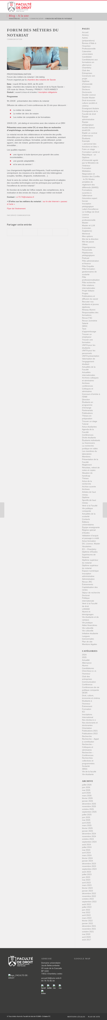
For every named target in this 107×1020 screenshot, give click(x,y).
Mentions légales (89, 644)
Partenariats (87, 410)
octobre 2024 (88, 839)
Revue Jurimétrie (89, 321)
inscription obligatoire (47, 92)
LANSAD (86, 609)
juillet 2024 (87, 847)
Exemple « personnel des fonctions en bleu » (90, 144)
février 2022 (87, 920)
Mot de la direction (90, 239)
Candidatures (88, 668)
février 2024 (87, 858)
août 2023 (86, 872)
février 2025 (87, 828)
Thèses (85, 478)
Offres (84, 244)
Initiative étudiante (90, 633)
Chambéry (86, 67)
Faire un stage (88, 149)
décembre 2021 (89, 926)
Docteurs (86, 89)
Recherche (87, 736)
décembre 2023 (89, 863)
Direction (86, 399)
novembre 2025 (89, 806)
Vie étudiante (88, 774)
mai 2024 (86, 850)
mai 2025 (86, 820)
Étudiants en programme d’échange (87, 405)
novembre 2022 (89, 896)
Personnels (87, 250)
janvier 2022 (87, 923)
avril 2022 (86, 915)
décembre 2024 (89, 833)
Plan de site (87, 641)
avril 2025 (86, 823)
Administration (88, 579)
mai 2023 (86, 880)
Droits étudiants (89, 437)
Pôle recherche (88, 282)
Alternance (87, 663)
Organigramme (88, 247)
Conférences (87, 435)
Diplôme (85, 497)
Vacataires (86, 546)
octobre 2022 (88, 899)
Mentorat (86, 234)
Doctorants (87, 92)
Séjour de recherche (91, 592)
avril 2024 (86, 852)
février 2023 (87, 888)
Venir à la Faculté (89, 505)
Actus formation (89, 541)
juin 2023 (86, 877)
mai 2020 (86, 934)
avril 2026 (86, 793)
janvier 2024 (87, 861)
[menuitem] (76, 1016)
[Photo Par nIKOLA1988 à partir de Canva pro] (37, 58)
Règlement (87, 465)
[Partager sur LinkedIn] (45, 232)
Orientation (87, 728)
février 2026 (87, 798)
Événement (87, 706)
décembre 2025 (89, 804)
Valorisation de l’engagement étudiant (88, 361)
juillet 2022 (87, 907)
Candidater (87, 57)
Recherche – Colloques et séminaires (87, 747)
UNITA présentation (90, 356)
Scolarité (86, 766)
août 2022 (86, 904)
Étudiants (86, 138)
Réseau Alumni (88, 310)
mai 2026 (86, 790)
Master (85, 223)
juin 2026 (86, 787)
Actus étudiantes (89, 427)
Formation (86, 709)
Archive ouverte (89, 486)
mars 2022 (87, 918)
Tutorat (85, 424)
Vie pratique (87, 622)
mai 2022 (86, 912)
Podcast (85, 258)
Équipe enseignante (91, 527)
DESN (84, 693)
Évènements (87, 584)
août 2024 (86, 844)
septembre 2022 (89, 901)
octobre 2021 (88, 931)
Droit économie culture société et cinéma (89, 103)
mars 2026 (87, 795)
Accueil (85, 32)
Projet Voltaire (88, 291)
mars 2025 (87, 825)
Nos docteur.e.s (89, 720)
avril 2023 (86, 882)
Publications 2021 (90, 731)
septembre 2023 (89, 869)
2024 (84, 655)
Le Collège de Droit (90, 212)
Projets (85, 293)
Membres (86, 456)
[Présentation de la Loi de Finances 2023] (2, 510)
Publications (87, 413)
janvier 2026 (87, 801)
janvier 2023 (87, 891)
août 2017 (86, 940)
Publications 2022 (90, 733)
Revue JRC (87, 582)
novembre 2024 (89, 836)
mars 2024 (87, 855)
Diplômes (86, 87)
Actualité (86, 660)
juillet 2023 (87, 874)
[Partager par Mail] (60, 232)
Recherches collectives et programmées (88, 760)
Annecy (85, 35)
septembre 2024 (89, 842)
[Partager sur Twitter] (29, 232)
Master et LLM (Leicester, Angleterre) (88, 228)
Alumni (85, 665)
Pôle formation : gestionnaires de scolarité (89, 271)
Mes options (87, 236)
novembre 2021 (89, 929)
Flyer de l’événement (16, 208)
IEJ (83, 712)
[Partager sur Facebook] (14, 232)
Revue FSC (87, 318)
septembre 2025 (89, 812)
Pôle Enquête (88, 266)
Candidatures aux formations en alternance (90, 62)
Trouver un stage (89, 421)
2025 (84, 657)
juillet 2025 (87, 814)
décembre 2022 (89, 893)
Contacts (86, 519)
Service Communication (20, 215)
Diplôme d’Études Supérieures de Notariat (90, 554)
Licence (85, 214)
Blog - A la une (19, 15)
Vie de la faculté (89, 771)
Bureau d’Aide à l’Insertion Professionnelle (89, 46)
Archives (86, 489)
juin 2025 (86, 817)
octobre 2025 (88, 809)
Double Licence (89, 95)
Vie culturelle (87, 628)
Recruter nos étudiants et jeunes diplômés (90, 304)
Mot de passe (88, 242)
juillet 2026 (87, 785)
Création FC (46, 1016)
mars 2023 (87, 885)
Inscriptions (87, 714)
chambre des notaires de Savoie (41, 80)
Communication (14, 39)
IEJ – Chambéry (89, 549)
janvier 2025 (87, 831)
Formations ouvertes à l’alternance (87, 193)
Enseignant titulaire (90, 108)
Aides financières (89, 625)
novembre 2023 (89, 866)
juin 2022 (86, 910)
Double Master (88, 97)
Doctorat (86, 595)
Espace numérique (90, 571)
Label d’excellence (90, 209)
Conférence (87, 684)
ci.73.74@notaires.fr (25, 197)
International (87, 717)
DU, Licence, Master (91, 543)
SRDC (84, 326)
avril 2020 (86, 937)
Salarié (85, 323)
